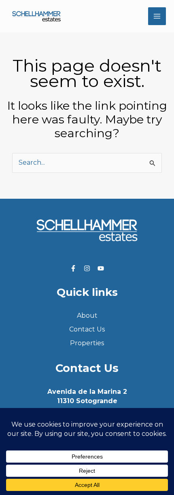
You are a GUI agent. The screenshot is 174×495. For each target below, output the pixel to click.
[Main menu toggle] (157, 16)
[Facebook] (73, 268)
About (87, 315)
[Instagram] (87, 268)
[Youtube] (101, 268)
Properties (87, 343)
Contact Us (87, 329)
